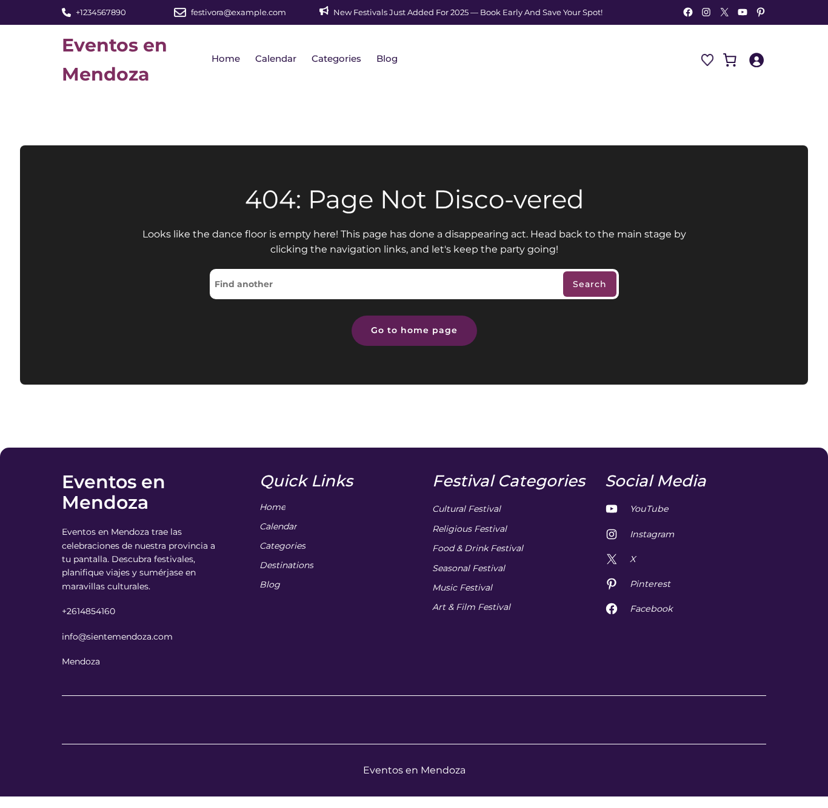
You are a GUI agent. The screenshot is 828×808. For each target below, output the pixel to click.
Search (590, 284)
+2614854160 (88, 611)
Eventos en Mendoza (113, 492)
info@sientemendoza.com (117, 636)
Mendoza (81, 661)
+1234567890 (101, 12)
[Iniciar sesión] (756, 60)
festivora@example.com (238, 12)
